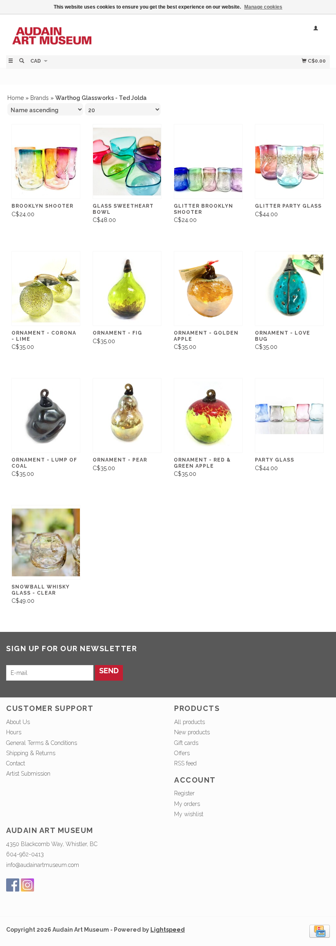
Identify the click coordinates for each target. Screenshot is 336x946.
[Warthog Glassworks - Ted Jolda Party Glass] (289, 415)
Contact (15, 763)
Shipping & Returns (30, 753)
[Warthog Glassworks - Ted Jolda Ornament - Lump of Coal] (46, 415)
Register (184, 793)
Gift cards (186, 743)
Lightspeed (167, 929)
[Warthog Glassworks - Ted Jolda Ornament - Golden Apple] (208, 288)
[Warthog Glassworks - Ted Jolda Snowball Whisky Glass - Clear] (46, 542)
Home (15, 98)
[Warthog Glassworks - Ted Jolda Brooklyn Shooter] (46, 161)
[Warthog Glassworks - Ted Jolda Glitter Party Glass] (289, 161)
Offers (182, 753)
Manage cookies (263, 7)
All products (189, 722)
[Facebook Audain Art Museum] (12, 885)
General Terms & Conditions (41, 743)
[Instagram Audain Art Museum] (27, 885)
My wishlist (188, 814)
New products (192, 732)
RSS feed (185, 763)
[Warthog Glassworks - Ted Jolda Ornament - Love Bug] (289, 288)
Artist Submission (28, 773)
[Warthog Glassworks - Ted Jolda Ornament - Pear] (127, 415)
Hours (13, 732)
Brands (39, 98)
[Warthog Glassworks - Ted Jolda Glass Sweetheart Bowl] (127, 161)
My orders (187, 804)
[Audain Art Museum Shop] (87, 33)
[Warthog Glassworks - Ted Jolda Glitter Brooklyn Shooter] (208, 161)
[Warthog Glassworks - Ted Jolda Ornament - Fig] (127, 288)
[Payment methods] (319, 930)
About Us (18, 722)
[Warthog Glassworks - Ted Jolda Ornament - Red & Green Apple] (208, 415)
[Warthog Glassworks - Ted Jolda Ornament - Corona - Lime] (46, 288)
